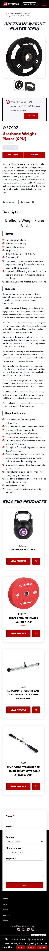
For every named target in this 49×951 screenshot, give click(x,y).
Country (10, 837)
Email (9, 826)
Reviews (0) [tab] (27, 201)
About (5, 909)
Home (6, 13)
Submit (24, 885)
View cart (31, 116)
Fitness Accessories (16, 13)
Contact (6, 914)
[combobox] (8, 852)
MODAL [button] (42, 947)
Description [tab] (8, 201)
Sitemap (6, 920)
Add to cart (13, 155)
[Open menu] (44, 4)
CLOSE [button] (20, 947)
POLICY (31, 947)
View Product (18, 561)
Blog (4, 903)
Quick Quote (29, 4)
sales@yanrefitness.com (22, 925)
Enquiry (34, 155)
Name (10, 816)
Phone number (14, 848)
